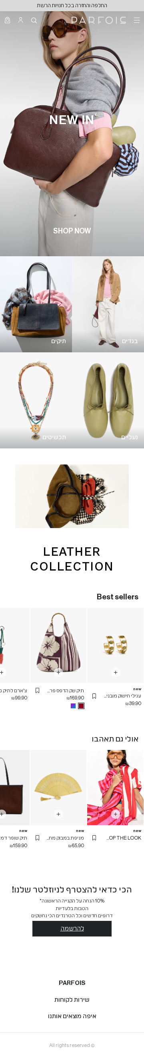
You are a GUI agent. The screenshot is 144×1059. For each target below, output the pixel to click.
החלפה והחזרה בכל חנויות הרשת (72, 5)
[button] (94, 696)
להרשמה (72, 928)
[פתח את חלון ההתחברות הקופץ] (20, 20)
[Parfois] (99, 20)
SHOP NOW (72, 231)
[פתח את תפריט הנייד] (136, 20)
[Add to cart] (115, 672)
